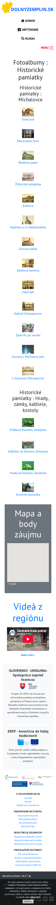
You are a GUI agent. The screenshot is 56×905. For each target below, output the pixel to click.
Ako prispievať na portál (28, 815)
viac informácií (33, 897)
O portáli (28, 798)
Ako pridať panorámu (28, 822)
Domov (29, 21)
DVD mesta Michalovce (28, 854)
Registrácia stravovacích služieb (28, 844)
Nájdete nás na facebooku (28, 805)
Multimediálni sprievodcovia (28, 861)
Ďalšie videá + (28, 655)
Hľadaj (29, 38)
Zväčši (12, 583)
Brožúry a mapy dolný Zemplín (28, 858)
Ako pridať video (28, 826)
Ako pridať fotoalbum (28, 819)
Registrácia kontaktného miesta (28, 836)
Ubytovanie (29, 30)
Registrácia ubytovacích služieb (28, 840)
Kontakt (28, 801)
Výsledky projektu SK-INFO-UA (28, 865)
